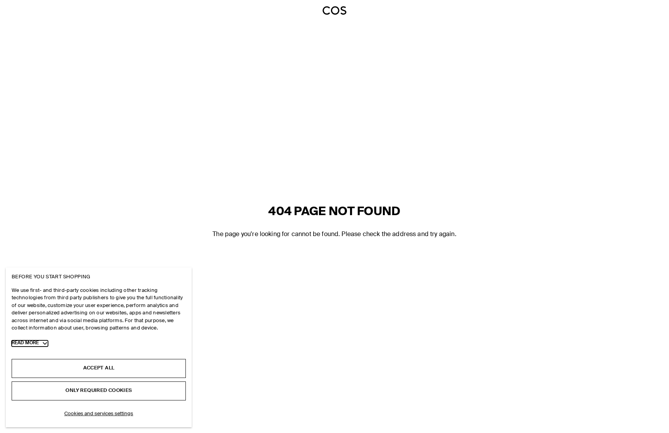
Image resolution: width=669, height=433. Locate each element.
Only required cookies (98, 390)
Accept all (99, 368)
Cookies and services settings (98, 413)
